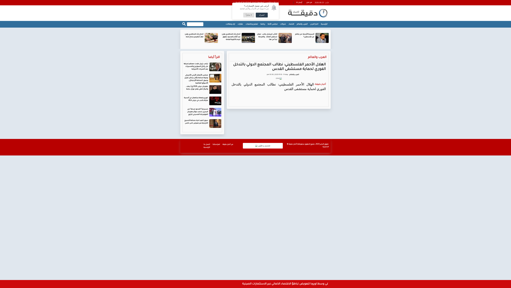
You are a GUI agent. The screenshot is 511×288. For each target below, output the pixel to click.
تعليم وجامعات (252, 24)
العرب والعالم (302, 24)
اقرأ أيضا (214, 57)
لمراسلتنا (216, 144)
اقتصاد (291, 24)
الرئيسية (324, 24)
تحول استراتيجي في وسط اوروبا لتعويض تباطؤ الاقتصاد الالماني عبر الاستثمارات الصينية (301, 284)
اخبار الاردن (314, 24)
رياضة (263, 24)
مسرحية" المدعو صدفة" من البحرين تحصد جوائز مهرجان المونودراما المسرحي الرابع (197, 111)
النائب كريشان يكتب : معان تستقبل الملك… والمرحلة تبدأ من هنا (267, 37)
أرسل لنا (299, 2)
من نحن (309, 2)
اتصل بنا (207, 144)
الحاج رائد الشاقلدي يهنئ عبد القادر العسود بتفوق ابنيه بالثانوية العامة (231, 37)
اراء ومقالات (230, 24)
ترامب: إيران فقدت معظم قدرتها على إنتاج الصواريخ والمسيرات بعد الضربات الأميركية (196, 66)
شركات (283, 24)
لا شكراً (249, 15)
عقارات (240, 24)
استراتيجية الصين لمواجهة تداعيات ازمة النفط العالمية (257, 3)
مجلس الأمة (273, 24)
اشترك (261, 15)
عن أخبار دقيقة (228, 144)
